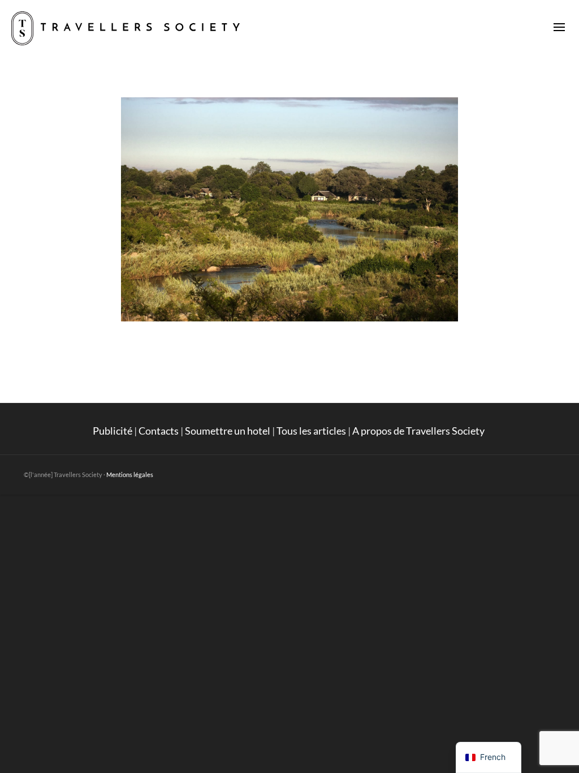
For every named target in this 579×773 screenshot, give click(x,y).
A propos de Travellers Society (419, 430)
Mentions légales (129, 474)
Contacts (159, 430)
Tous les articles (311, 430)
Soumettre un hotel (227, 430)
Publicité (112, 430)
